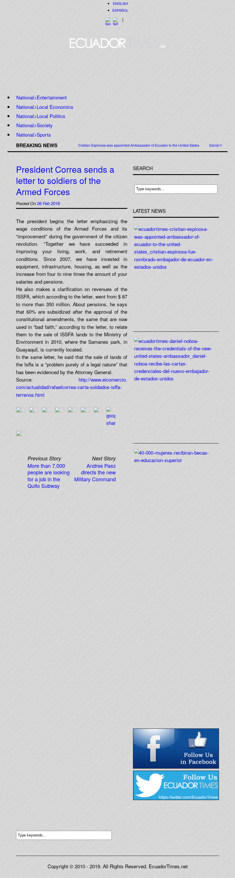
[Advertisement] (117, 70)
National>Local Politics (40, 115)
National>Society (34, 125)
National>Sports (33, 134)
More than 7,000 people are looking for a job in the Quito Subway (49, 475)
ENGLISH (120, 3)
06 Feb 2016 (48, 203)
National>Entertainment (41, 97)
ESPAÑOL (120, 10)
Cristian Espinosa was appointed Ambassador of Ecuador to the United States (138, 145)
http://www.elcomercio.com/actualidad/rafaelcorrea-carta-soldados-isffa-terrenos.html (71, 387)
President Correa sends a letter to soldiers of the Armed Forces (65, 180)
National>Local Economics (44, 106)
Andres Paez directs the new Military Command (95, 472)
